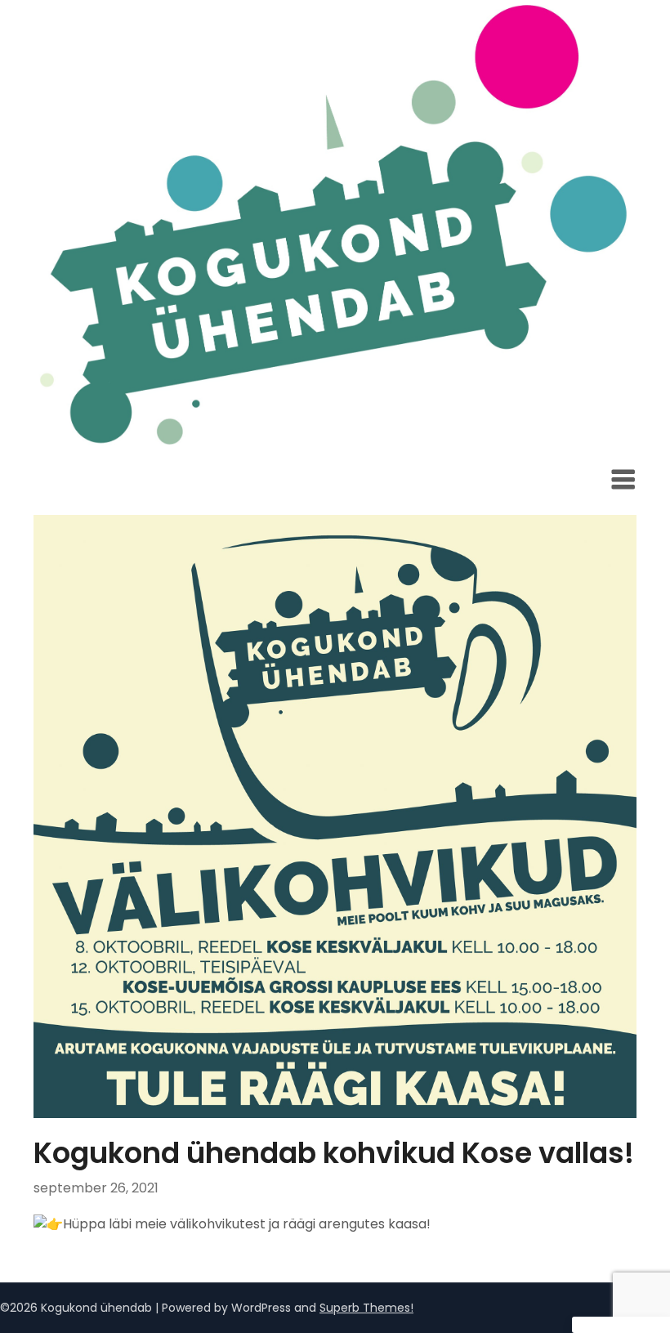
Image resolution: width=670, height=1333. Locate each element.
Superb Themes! (366, 1307)
